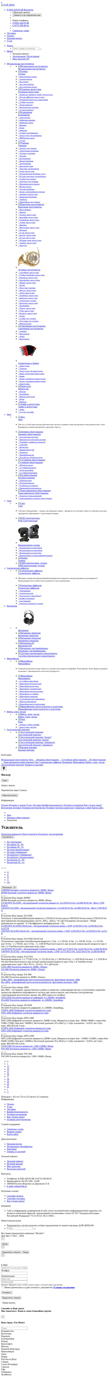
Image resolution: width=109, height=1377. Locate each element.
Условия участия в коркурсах (60, 808)
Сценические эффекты (18, 568)
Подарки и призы (17, 805)
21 (8, 1087)
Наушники (12, 606)
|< (8, 1061)
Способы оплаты (15, 1196)
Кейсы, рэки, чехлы (16, 711)
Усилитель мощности (11, 834)
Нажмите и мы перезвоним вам (27, 15)
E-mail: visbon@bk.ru (17, 1186)
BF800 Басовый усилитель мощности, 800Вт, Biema (26, 892)
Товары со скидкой (34, 765)
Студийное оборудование (74, 759)
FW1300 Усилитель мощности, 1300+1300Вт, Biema (26, 1048)
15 (8, 1071)
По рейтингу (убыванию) (19, 855)
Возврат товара (14, 1131)
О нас (9, 41)
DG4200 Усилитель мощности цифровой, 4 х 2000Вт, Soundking (32, 1000)
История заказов (15, 1164)
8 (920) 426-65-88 (20, 23)
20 (8, 1084)
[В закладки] (2, 954)
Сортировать (7, 837)
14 (8, 1069)
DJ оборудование (97, 759)
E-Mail (4, 1265)
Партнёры (12, 1149)
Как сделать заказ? (93, 805)
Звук (9, 414)
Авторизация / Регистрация (25, 56)
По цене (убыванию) (17, 852)
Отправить (6, 1292)
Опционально (8, 1276)
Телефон (5, 1270)
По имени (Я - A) (15, 847)
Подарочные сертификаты (19, 1146)
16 (8, 1074)
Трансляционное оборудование (18, 762)
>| (8, 1092)
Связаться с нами (20, 30)
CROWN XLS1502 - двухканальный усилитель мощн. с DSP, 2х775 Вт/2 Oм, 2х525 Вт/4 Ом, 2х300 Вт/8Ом (53, 951)
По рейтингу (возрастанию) (20, 857)
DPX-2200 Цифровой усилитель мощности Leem (25, 1031)
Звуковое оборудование (47, 759)
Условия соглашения (73, 805)
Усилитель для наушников (50, 834)
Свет (9, 501)
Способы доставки (16, 1198)
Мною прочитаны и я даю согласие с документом (39, 1287)
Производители (14, 38)
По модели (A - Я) (15, 860)
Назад (5, 1244)
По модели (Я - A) (15, 862)
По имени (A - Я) (15, 844)
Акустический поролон (18, 729)
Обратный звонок (9, 795)
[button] (10, 45)
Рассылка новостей (16, 1169)
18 (8, 1079)
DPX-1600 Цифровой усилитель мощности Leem (25, 1013)
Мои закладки (13, 1166)
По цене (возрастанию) (18, 849)
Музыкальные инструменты (20, 64)
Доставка (11, 33)
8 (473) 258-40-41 (20, 25)
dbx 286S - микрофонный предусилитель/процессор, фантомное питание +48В (39, 982)
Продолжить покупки (11, 1252)
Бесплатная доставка (11, 808)
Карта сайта (97, 808)
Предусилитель (29, 834)
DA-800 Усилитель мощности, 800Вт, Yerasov (23, 969)
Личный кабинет (15, 1161)
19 (8, 1081)
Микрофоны (13, 658)
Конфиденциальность (52, 805)
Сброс (5, 780)
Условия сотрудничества (33, 808)
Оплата (10, 36)
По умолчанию (14, 842)
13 (8, 1066)
